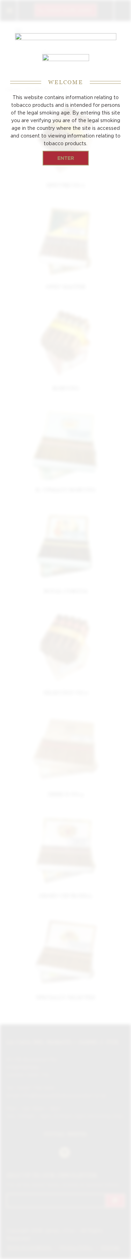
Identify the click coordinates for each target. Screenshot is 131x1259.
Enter (65, 158)
